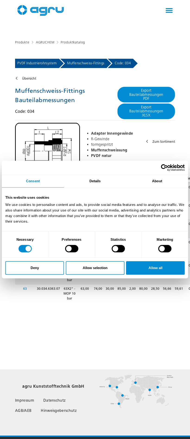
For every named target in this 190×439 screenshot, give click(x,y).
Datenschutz (54, 400)
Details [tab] (95, 181)
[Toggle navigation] (169, 10)
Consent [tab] (33, 181)
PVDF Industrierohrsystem (37, 63)
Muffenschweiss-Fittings (85, 63)
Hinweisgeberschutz (59, 410)
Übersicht (29, 79)
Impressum (24, 400)
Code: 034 (123, 63)
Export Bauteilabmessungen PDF (146, 94)
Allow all (155, 268)
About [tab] (157, 181)
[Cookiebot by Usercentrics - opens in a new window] (164, 167)
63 (25, 289)
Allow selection (95, 268)
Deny (35, 268)
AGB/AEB (23, 410)
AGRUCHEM (45, 42)
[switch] (71, 248)
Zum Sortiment (163, 142)
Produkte (22, 42)
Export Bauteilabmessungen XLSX (146, 111)
